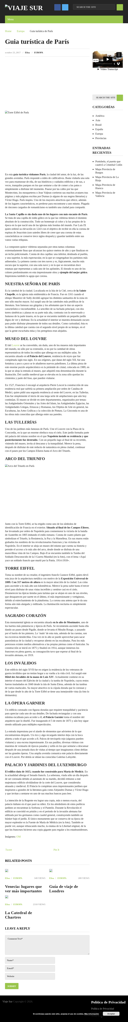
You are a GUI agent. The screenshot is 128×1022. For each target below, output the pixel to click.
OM (18, 836)
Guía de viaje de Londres (63, 888)
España (99, 129)
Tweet (8, 849)
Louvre (16, 345)
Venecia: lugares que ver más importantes (23, 888)
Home (8, 31)
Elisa (27, 52)
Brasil (98, 124)
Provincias (100, 138)
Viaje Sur (7, 1001)
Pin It (56, 849)
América (99, 115)
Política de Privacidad (102, 1008)
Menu (11, 19)
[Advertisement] (47, 85)
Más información (91, 1014)
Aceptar (111, 1013)
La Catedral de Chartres (18, 914)
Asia (97, 120)
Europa (20, 31)
